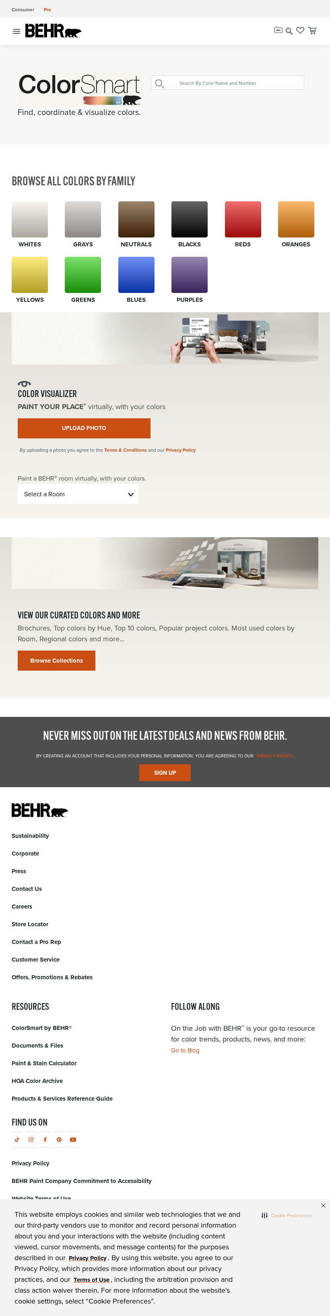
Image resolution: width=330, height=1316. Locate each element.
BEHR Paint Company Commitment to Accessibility (82, 1181)
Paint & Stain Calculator (44, 1063)
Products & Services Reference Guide (62, 1098)
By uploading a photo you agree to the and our (108, 449)
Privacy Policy (181, 449)
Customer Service (36, 959)
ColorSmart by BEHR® (42, 1027)
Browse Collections (56, 660)
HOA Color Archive (37, 1081)
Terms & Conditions (125, 449)
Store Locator (30, 924)
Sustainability (30, 835)
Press (19, 871)
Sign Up (165, 773)
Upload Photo (84, 428)
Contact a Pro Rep (36, 941)
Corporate (25, 853)
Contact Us (27, 888)
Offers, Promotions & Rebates (52, 977)
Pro (47, 9)
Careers (22, 906)
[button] (287, 1215)
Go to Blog (185, 1050)
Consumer (23, 9)
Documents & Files (37, 1045)
